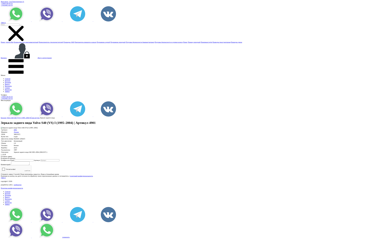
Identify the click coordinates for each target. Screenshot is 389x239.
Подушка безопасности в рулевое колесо (169, 42)
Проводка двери (236, 42)
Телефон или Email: (7, 160)
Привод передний (194, 42)
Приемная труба (206, 42)
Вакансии (8, 90)
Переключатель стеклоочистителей (51, 42)
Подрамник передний (118, 42)
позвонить (66, 237)
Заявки (7, 91)
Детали (16, 132)
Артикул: (37, 160)
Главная (7, 79)
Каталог (7, 80)
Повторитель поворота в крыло (85, 42)
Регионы (8, 82)
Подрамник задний (103, 42)
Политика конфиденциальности (12, 188)
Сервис (7, 88)
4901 (15, 130)
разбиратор (17, 185)
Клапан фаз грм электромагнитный (26, 42)
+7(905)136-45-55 (7, 3)
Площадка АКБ (68, 42)
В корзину (8, 158)
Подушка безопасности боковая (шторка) (140, 42)
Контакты (8, 86)
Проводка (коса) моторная (221, 42)
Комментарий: (6, 164)
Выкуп (7, 84)
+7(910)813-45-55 (7, 5)
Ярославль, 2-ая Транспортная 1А (12, 2)
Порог (185, 42)
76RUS (3, 178)
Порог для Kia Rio (7, 42)
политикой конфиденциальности (81, 176)
